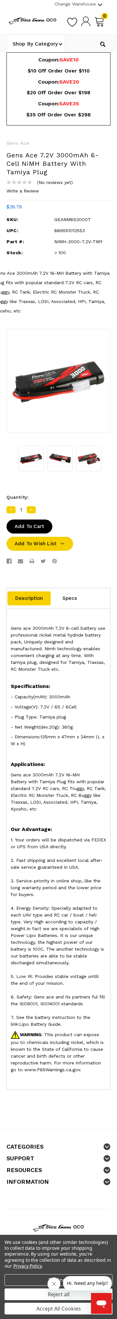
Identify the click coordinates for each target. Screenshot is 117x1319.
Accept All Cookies (58, 1308)
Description (29, 598)
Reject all (59, 1294)
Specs (69, 598)
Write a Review (22, 190)
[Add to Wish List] (72, 21)
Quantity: (17, 497)
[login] (86, 21)
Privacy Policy (27, 1266)
